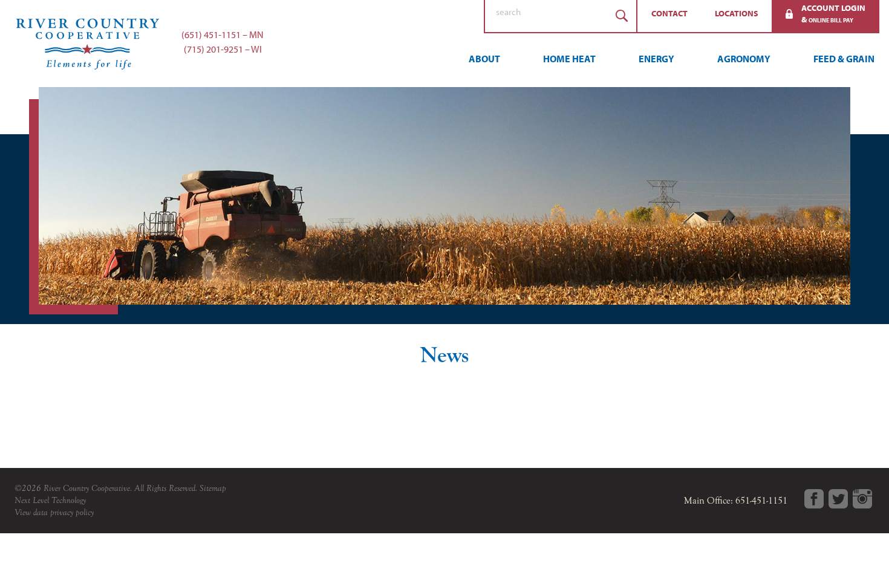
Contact (669, 13)
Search (621, 16)
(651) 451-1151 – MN (222, 34)
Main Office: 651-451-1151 (735, 500)
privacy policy (72, 512)
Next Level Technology (50, 500)
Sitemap (213, 488)
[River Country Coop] (444, 43)
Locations (736, 13)
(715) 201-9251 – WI (223, 49)
